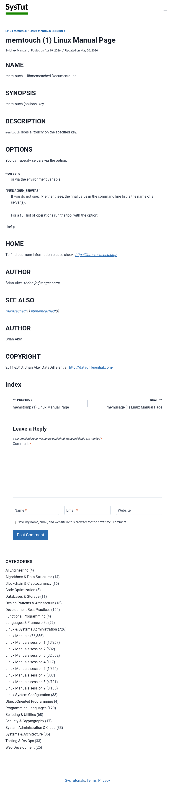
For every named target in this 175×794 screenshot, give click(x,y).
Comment (22, 444)
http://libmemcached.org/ (96, 255)
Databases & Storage (22, 596)
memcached (15, 311)
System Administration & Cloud (30, 727)
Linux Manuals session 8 (25, 682)
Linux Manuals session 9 (25, 688)
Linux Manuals (16, 31)
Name (21, 510)
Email (72, 510)
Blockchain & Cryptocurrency (28, 583)
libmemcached (42, 311)
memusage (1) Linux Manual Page (134, 403)
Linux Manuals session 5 (25, 668)
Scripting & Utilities (20, 714)
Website (124, 510)
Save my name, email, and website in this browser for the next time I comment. (72, 522)
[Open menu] (165, 9)
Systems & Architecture (24, 734)
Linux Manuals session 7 (25, 675)
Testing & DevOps (19, 741)
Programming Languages (25, 708)
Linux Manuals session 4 (25, 662)
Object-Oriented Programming (29, 701)
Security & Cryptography (24, 721)
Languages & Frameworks (26, 622)
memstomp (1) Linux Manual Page (41, 403)
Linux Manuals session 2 (25, 649)
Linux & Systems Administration (31, 629)
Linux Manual (17, 50)
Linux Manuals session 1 (47, 31)
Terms (92, 780)
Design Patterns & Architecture (29, 603)
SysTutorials (75, 780)
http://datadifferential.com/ (91, 367)
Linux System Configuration (27, 695)
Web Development (20, 747)
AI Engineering (16, 570)
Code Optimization (20, 590)
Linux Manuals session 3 (25, 655)
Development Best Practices (27, 610)
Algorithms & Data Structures (28, 577)
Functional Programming (25, 616)
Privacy (104, 780)
